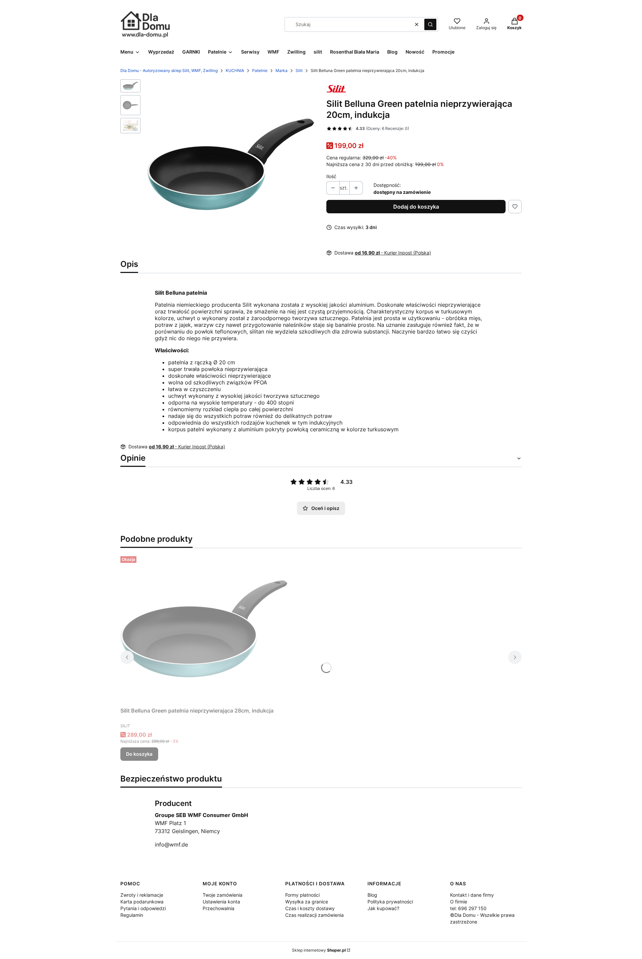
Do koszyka (139, 754)
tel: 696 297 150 (468, 908)
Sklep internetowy (319, 950)
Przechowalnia (218, 908)
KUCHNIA (235, 70)
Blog (372, 895)
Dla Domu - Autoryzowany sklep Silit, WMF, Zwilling (169, 70)
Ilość (331, 176)
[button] (430, 24)
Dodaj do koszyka (416, 206)
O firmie (458, 901)
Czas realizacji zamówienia (314, 915)
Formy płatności (302, 895)
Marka (282, 70)
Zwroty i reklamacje (141, 895)
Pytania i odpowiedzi (143, 908)
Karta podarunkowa (142, 901)
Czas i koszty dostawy (310, 908)
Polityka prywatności (390, 901)
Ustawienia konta (221, 901)
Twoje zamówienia (222, 895)
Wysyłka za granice (306, 901)
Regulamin (131, 915)
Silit (299, 70)
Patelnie (260, 70)
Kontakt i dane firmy (472, 895)
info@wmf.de (171, 844)
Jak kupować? (383, 908)
